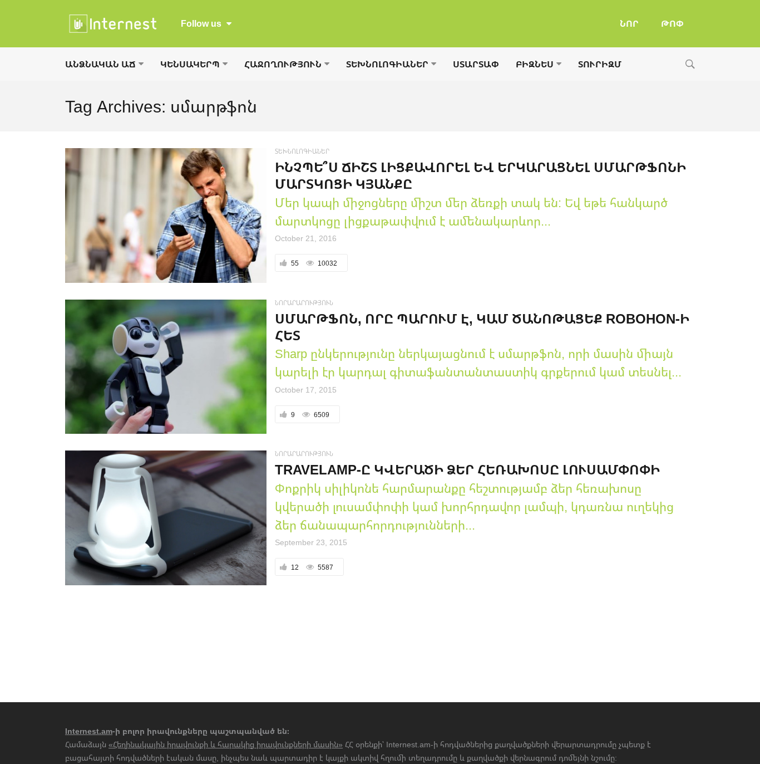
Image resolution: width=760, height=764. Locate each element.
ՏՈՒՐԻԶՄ (599, 64)
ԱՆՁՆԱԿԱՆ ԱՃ (100, 64)
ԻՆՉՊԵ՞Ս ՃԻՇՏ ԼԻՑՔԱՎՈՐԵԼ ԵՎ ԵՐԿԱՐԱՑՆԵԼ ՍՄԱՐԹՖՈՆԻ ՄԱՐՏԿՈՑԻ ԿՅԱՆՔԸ (480, 175)
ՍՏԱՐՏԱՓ (476, 64)
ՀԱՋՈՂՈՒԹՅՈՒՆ (283, 64)
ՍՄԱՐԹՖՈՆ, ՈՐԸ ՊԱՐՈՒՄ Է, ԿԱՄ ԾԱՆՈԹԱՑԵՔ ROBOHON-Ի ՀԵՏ (482, 326)
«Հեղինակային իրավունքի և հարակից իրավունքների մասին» (225, 744)
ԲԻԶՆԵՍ (535, 64)
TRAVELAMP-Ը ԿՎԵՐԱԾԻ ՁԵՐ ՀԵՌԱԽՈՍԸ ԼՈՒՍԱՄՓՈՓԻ (467, 469)
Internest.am (88, 731)
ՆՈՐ (629, 23)
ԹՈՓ (672, 23)
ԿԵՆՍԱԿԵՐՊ (190, 64)
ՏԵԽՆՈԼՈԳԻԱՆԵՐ (387, 64)
